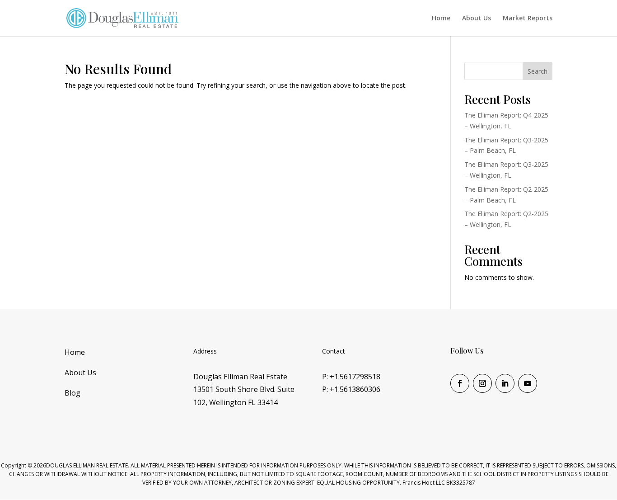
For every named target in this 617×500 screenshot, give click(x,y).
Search (537, 71)
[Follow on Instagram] (482, 383)
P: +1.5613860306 (351, 389)
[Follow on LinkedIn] (504, 383)
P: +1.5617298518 (351, 377)
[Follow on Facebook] (459, 383)
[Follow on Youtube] (527, 383)
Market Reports (527, 18)
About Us (476, 18)
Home (441, 18)
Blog (72, 393)
